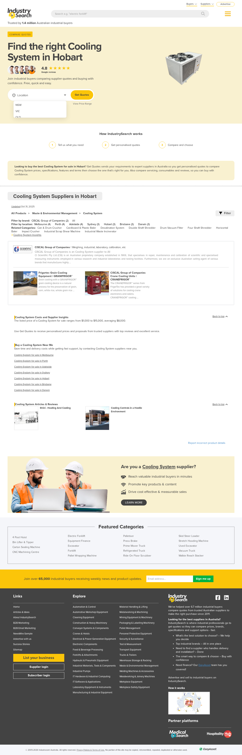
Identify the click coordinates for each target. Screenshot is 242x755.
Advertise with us (22, 638)
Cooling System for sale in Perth (31, 360)
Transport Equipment (130, 649)
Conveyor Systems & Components (91, 628)
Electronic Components (85, 644)
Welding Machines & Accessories (136, 671)
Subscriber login (39, 675)
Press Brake (130, 541)
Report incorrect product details (206, 443)
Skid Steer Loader (189, 536)
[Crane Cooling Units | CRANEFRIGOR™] (120, 269)
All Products (18, 213)
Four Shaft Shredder (200, 227)
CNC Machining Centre (25, 552)
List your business (38, 658)
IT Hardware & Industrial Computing (91, 676)
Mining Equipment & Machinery (135, 617)
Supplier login (38, 667)
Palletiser (128, 536)
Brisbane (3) (127, 224)
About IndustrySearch (24, 617)
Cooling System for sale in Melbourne (34, 355)
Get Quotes (82, 94)
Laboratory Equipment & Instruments (92, 687)
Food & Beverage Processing (88, 649)
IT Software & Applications (87, 681)
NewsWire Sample (23, 633)
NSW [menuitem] (19, 105)
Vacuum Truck (187, 550)
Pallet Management (129, 628)
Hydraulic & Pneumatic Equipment (91, 660)
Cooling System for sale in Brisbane (32, 384)
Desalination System (112, 227)
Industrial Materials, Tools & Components (94, 665)
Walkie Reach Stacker (191, 555)
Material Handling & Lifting (133, 606)
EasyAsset (205, 665)
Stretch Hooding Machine (193, 541)
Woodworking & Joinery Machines (137, 676)
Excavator (73, 545)
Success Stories (21, 644)
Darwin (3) (144, 224)
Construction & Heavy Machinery (90, 622)
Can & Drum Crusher (49, 227)
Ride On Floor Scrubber (137, 555)
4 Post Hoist (19, 537)
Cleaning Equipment (83, 617)
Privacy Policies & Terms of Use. (91, 750)
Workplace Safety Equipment (134, 687)
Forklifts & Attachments (85, 654)
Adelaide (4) (76, 224)
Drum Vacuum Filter (171, 227)
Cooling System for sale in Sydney (32, 372)
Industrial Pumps (81, 671)
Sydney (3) (93, 224)
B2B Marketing (21, 622)
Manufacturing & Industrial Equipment (92, 692)
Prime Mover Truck (134, 545)
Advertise (225, 4)
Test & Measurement (130, 644)
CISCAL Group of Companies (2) (50, 220)
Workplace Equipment (130, 681)
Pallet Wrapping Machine (82, 555)
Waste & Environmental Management (54, 213)
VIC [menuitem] (18, 111)
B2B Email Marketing (24, 628)
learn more (134, 502)
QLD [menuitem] (18, 117)
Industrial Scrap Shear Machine (62, 231)
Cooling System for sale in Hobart (31, 378)
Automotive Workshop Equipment (90, 612)
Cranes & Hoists (81, 633)
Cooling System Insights (27, 235)
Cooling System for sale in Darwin (32, 390)
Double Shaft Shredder (142, 227)
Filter (227, 213)
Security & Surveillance (131, 638)
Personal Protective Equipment (135, 633)
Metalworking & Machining (133, 612)
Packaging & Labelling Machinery (136, 622)
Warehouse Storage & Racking (135, 660)
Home (16, 606)
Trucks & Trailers (128, 654)
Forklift (72, 550)
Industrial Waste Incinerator (100, 231)
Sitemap (17, 649)
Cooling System (92, 213)
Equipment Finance (79, 541)
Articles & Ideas (21, 612)
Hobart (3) (109, 224)
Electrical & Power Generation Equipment (94, 638)
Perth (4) (60, 224)
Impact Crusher (31, 231)
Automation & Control (84, 606)
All (73, 220)
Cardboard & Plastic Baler (81, 227)
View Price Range (82, 103)
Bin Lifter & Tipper (23, 542)
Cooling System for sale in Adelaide (33, 366)
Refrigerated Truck (134, 550)
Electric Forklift (76, 536)
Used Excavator (188, 545)
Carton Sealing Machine (26, 547)
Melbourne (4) (42, 224)
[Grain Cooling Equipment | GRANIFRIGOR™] (49, 269)
